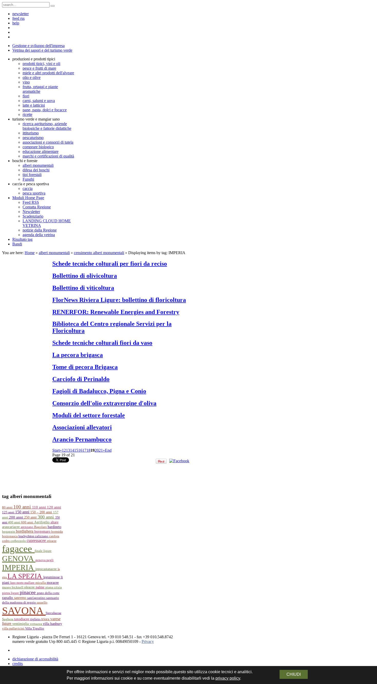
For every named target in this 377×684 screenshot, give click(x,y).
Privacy (148, 641)
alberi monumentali (54, 253)
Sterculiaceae (53, 613)
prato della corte (48, 593)
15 (76, 450)
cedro (6, 541)
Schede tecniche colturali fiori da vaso (102, 342)
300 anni (46, 517)
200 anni (16, 517)
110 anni (39, 507)
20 (97, 450)
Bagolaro (41, 527)
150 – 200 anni (41, 512)
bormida (57, 531)
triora (45, 619)
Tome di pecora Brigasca (85, 367)
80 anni (7, 507)
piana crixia (53, 587)
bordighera (25, 531)
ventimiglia (21, 624)
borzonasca (10, 536)
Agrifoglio (42, 522)
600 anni (27, 522)
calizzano (42, 536)
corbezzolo (19, 541)
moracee (53, 583)
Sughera (8, 619)
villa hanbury (52, 624)
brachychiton (26, 536)
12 (64, 450)
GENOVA (18, 558)
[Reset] (53, 6)
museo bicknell (13, 587)
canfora (54, 536)
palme (40, 587)
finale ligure (43, 551)
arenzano (27, 527)
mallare (29, 583)
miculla (41, 583)
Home (30, 253)
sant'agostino (36, 598)
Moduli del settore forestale (88, 415)
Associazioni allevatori (82, 427)
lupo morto (17, 583)
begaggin (9, 531)
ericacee (51, 541)
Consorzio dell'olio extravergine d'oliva (104, 403)
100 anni (22, 507)
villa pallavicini (13, 628)
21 (101, 450)
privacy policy (227, 678)
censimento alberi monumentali (99, 253)
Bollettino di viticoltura (83, 287)
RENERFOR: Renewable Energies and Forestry (115, 312)
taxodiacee (22, 619)
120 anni (54, 507)
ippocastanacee (46, 569)
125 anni (8, 512)
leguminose (52, 577)
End (108, 450)
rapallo (8, 598)
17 (84, 450)
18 (88, 450)
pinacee (28, 592)
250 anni (31, 517)
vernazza (36, 624)
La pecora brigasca (77, 355)
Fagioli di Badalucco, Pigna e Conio (99, 391)
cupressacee (37, 540)
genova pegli (44, 560)
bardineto (54, 527)
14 (72, 450)
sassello (42, 602)
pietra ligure (11, 593)
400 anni (14, 522)
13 (68, 450)
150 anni (22, 512)
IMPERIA (18, 567)
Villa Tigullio (34, 628)
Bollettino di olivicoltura (84, 275)
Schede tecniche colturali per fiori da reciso (109, 263)
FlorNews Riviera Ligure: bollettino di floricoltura (119, 300)
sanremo (20, 598)
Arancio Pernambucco (82, 439)
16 (80, 450)
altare (54, 522)
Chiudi (293, 674)
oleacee (30, 587)
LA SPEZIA (25, 576)
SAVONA (24, 610)
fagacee (18, 548)
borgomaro (42, 531)
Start (56, 450)
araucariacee (11, 527)
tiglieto (35, 619)
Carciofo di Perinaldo (81, 379)
